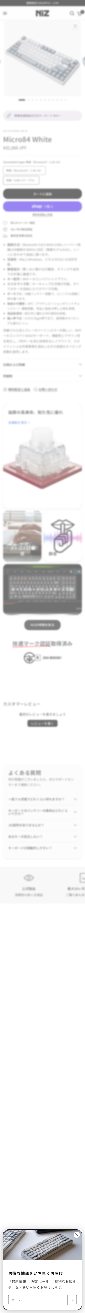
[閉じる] (77, 1235)
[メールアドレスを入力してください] (72, 1300)
